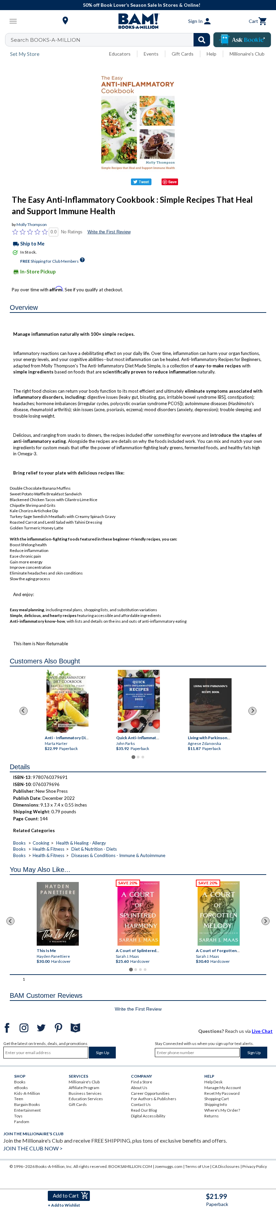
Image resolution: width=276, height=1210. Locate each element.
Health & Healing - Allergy (81, 843)
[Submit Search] (202, 39)
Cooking (41, 843)
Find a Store (141, 1081)
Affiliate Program (84, 1087)
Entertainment (27, 1110)
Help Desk (213, 1081)
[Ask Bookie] (242, 39)
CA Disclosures (226, 1166)
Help (211, 54)
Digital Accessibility (148, 1115)
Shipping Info (215, 1104)
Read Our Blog (144, 1110)
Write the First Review (109, 231)
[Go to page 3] (142, 757)
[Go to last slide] (24, 711)
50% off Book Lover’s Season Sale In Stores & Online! (141, 5)
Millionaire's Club (247, 54)
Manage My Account (222, 1087)
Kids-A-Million (27, 1093)
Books (19, 843)
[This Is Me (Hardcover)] (58, 913)
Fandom (21, 1121)
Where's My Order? (222, 1110)
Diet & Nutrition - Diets (94, 849)
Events (151, 54)
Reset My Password (222, 1093)
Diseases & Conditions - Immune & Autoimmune (118, 855)
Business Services (85, 1093)
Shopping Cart (216, 1098)
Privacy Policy (254, 1166)
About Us (139, 1087)
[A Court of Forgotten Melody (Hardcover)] (219, 913)
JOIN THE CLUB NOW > (33, 1148)
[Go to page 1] (133, 757)
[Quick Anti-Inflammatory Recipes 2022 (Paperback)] (139, 701)
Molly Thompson (31, 224)
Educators (120, 54)
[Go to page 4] (145, 969)
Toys (18, 1115)
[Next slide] (252, 711)
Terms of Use (197, 1166)
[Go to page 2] (138, 757)
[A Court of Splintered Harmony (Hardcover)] (139, 913)
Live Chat (262, 1031)
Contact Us (141, 1104)
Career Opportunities (150, 1093)
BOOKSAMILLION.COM (130, 1166)
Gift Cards (183, 54)
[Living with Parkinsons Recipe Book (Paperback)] (210, 705)
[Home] (138, 21)
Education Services (86, 1098)
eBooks (21, 1087)
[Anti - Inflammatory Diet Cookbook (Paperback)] (67, 701)
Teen (18, 1098)
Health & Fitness (48, 849)
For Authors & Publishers (153, 1098)
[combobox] (111, 39)
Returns (211, 1115)
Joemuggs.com (168, 1166)
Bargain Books (27, 1104)
